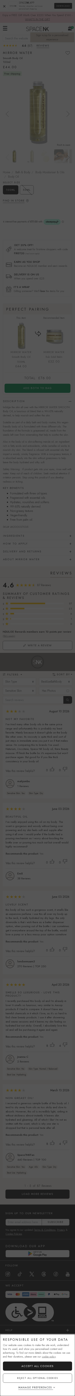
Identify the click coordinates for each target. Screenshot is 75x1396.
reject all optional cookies (37, 1378)
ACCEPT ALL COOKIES (37, 1366)
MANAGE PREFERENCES (35, 1387)
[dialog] (37, 1365)
